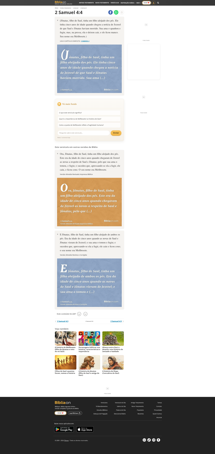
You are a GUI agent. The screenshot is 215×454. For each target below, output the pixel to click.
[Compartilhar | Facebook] (110, 12)
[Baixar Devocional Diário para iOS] (85, 430)
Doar (146, 3)
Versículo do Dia (120, 403)
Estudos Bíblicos (102, 410)
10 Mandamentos (102, 406)
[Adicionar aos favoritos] (121, 12)
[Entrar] (154, 3)
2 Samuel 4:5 (116, 321)
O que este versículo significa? (70, 113)
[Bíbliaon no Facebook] (158, 440)
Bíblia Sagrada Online (63, 4)
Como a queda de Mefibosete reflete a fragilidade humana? (81, 125)
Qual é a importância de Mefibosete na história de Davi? (80, 119)
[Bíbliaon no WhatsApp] (144, 440)
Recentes (141, 414)
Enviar (116, 133)
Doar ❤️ (60, 413)
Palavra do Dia (121, 410)
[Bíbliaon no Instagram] (153, 440)
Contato (159, 406)
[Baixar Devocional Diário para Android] (64, 430)
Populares (140, 410)
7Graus (66, 440)
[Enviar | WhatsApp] (116, 12)
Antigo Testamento (86, 3)
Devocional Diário (120, 414)
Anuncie (159, 417)
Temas (159, 403)
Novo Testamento (102, 3)
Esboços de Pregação (101, 414)
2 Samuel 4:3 (62, 321)
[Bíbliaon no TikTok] (149, 440)
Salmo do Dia (121, 406)
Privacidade (158, 410)
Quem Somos (157, 414)
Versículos (115, 3)
